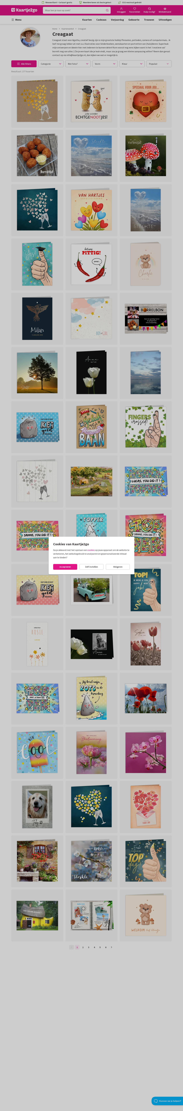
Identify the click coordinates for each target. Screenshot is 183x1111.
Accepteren (65, 566)
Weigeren (118, 566)
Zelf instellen (91, 566)
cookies (91, 550)
